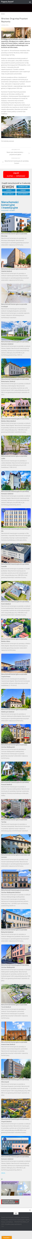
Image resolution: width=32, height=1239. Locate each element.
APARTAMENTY (23, 194)
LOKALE (9, 190)
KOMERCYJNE (23, 187)
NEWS (3, 14)
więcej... (3, 1173)
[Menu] (30, 2)
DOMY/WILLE (8, 194)
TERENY (23, 190)
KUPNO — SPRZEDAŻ (16, 174)
